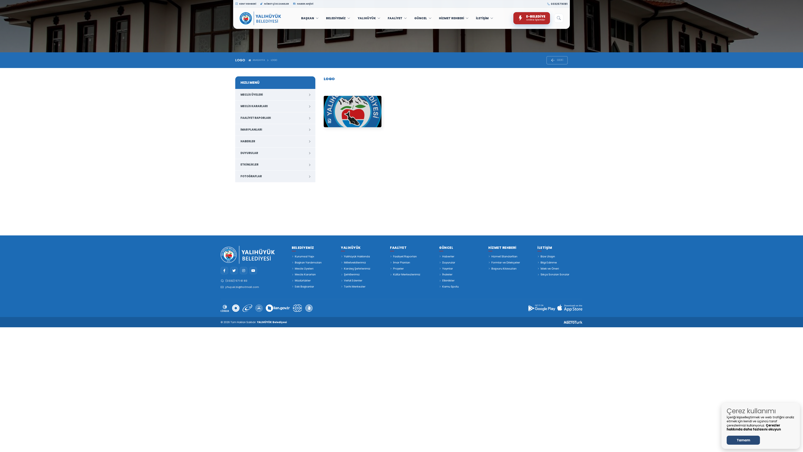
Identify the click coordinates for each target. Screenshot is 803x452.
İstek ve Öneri (550, 269)
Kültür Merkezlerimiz (406, 274)
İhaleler (447, 274)
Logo (274, 60)
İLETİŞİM (482, 18)
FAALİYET (395, 18)
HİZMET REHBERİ (451, 18)
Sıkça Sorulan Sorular (555, 274)
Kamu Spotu (450, 287)
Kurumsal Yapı (304, 256)
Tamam (743, 440)
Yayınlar (447, 269)
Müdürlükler (303, 280)
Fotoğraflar (251, 176)
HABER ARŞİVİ (305, 3)
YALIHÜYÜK (367, 18)
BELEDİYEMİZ (336, 18)
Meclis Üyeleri (251, 95)
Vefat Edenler (353, 280)
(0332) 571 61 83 (236, 281)
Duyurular (249, 153)
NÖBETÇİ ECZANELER (276, 3)
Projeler (398, 269)
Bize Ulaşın (548, 256)
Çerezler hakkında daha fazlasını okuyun (754, 427)
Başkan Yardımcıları (308, 263)
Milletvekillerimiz (355, 263)
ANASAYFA (258, 60)
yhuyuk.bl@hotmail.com (242, 287)
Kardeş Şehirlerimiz (357, 269)
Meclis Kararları (254, 106)
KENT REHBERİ (247, 3)
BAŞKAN (307, 18)
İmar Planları (251, 130)
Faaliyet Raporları (255, 118)
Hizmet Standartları (504, 256)
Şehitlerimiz (352, 274)
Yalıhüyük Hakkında (357, 256)
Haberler (247, 141)
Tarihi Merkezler (355, 287)
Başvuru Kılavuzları (504, 269)
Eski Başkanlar (304, 287)
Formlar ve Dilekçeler (505, 263)
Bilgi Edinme (549, 263)
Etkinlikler (249, 165)
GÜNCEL (420, 18)
